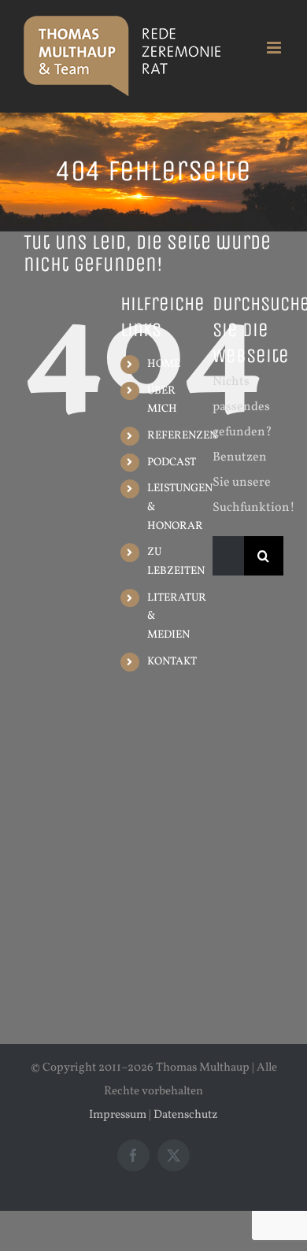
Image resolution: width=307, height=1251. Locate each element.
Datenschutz (186, 1115)
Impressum (117, 1115)
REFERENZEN (182, 435)
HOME (163, 364)
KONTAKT (172, 661)
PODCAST (171, 462)
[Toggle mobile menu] (275, 47)
